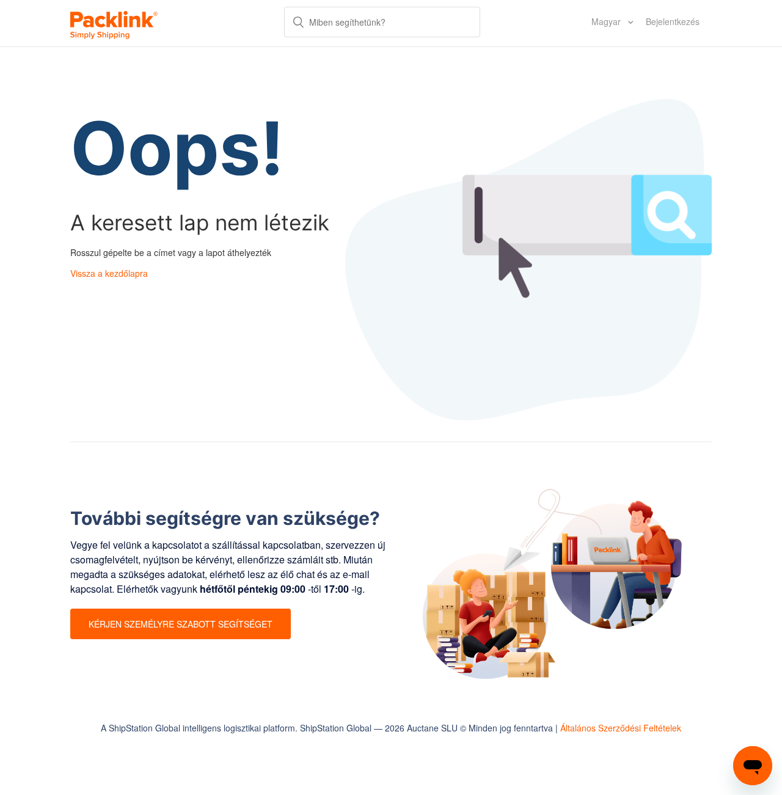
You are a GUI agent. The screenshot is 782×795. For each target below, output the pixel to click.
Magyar (607, 21)
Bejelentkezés (673, 21)
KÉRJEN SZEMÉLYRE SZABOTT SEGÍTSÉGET (180, 624)
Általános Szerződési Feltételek (620, 728)
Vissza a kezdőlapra (109, 273)
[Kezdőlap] (114, 23)
